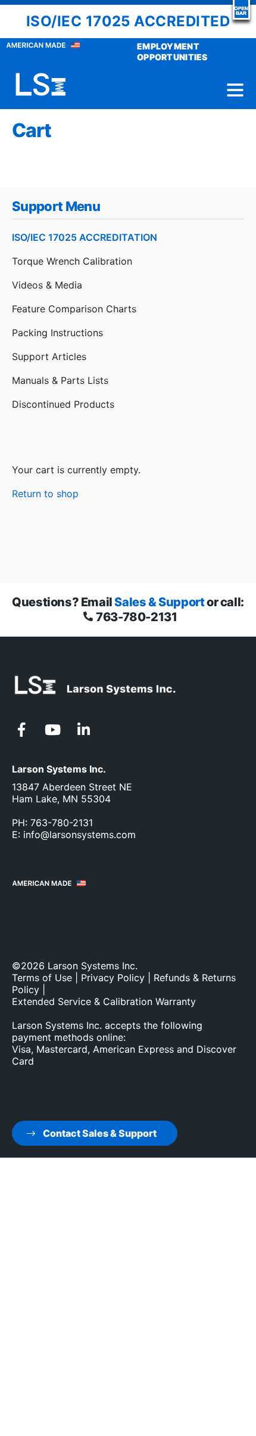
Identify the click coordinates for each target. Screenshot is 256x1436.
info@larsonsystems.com (79, 834)
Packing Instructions (57, 333)
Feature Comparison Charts (74, 309)
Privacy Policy (113, 978)
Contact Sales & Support (99, 1133)
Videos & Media (47, 285)
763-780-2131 (135, 617)
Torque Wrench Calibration (72, 261)
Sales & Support (159, 602)
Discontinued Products (63, 404)
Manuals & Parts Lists (60, 380)
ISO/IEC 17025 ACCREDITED (128, 21)
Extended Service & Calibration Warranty (104, 1001)
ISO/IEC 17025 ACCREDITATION (84, 237)
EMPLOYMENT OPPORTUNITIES (172, 51)
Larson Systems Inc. (93, 966)
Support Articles (49, 356)
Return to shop (45, 494)
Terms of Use (42, 978)
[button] (241, 10)
